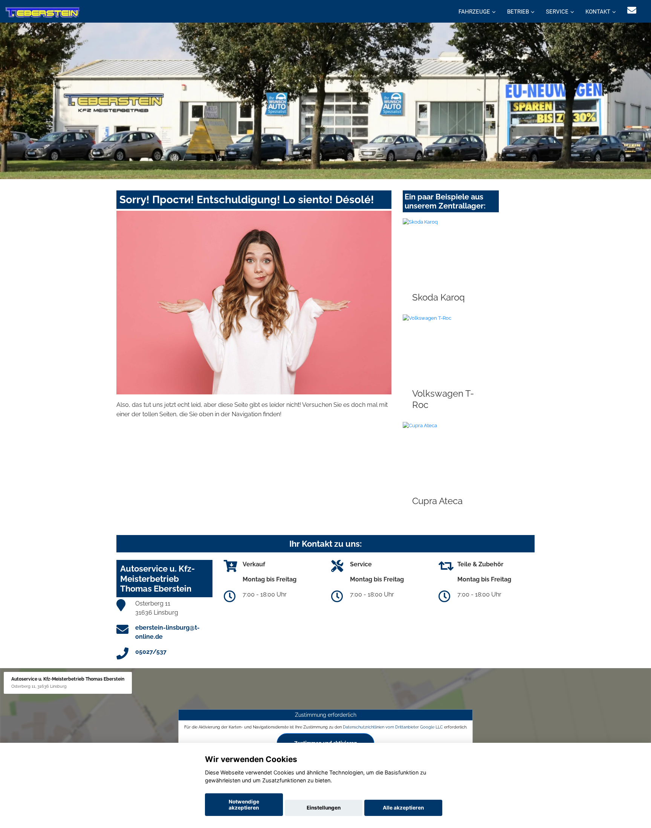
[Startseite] (42, 12)
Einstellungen (324, 808)
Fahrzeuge (474, 11)
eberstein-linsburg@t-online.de (167, 632)
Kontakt (597, 11)
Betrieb (518, 11)
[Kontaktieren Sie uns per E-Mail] (631, 10)
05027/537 (151, 651)
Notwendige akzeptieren (244, 805)
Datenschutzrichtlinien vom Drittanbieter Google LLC (393, 727)
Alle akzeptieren (403, 808)
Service (557, 11)
